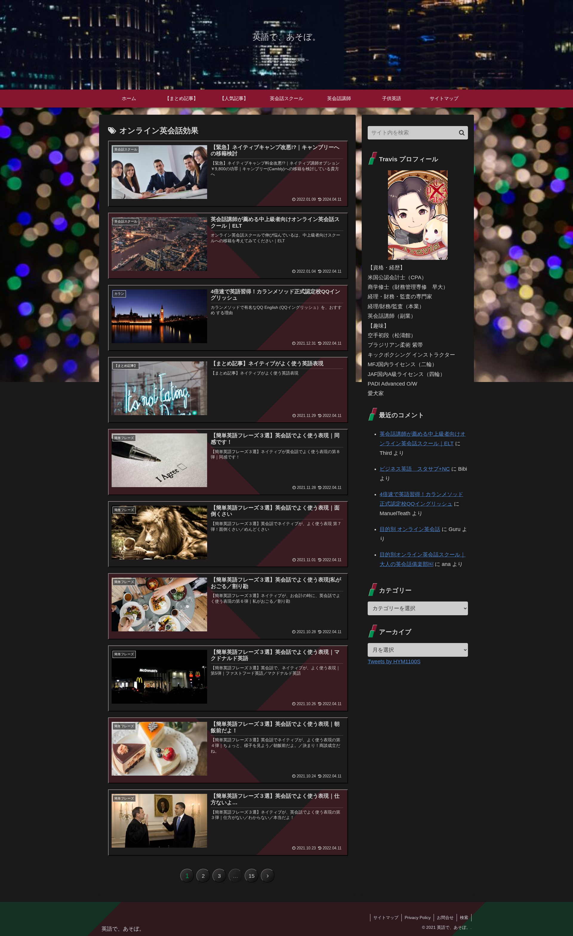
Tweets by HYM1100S (394, 662)
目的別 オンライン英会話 (410, 529)
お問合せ (445, 917)
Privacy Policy (418, 917)
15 (252, 876)
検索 (464, 917)
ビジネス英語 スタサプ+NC (415, 469)
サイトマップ (385, 917)
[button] (462, 132)
